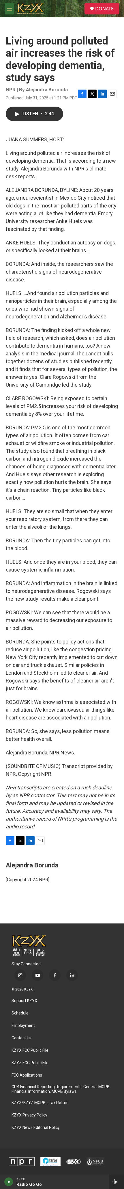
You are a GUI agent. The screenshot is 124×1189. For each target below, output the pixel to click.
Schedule (20, 1013)
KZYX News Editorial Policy (36, 1127)
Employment (23, 1025)
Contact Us (21, 1038)
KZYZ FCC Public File (30, 1063)
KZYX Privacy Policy (29, 1115)
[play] (8, 1182)
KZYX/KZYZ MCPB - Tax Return (40, 1103)
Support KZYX (24, 1001)
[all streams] (116, 1182)
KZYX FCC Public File (30, 1050)
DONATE (104, 8)
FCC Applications (27, 1075)
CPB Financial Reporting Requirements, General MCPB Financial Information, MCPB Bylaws (61, 1089)
